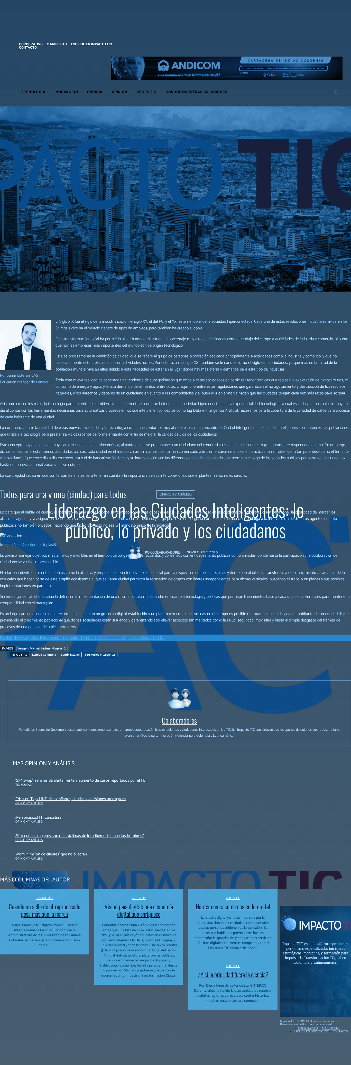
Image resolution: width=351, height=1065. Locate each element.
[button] (336, 92)
